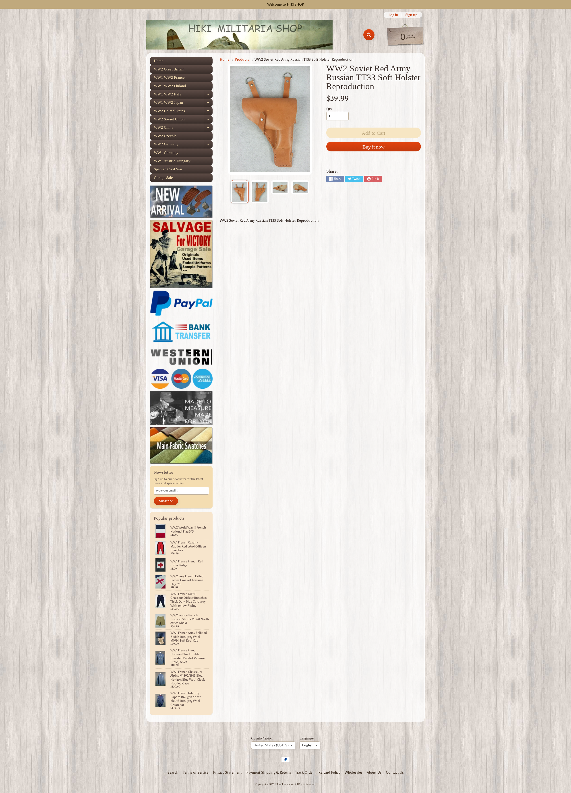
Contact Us (395, 772)
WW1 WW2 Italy (183, 95)
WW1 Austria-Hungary (172, 161)
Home (158, 61)
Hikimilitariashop (284, 784)
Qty (329, 109)
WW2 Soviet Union (183, 120)
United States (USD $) (271, 745)
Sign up (411, 15)
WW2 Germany (183, 145)
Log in (393, 15)
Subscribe (166, 501)
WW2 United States (183, 112)
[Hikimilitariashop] (239, 35)
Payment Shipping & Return (268, 772)
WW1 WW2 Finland (170, 86)
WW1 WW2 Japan (183, 103)
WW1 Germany (166, 153)
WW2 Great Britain (169, 69)
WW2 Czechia (165, 136)
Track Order (304, 772)
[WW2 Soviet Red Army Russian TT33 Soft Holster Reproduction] (240, 191)
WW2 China (183, 128)
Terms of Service (196, 772)
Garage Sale (163, 178)
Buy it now (373, 147)
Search (173, 772)
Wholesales (353, 772)
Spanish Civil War (168, 169)
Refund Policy (329, 772)
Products (242, 59)
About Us (374, 772)
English (308, 745)
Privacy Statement (227, 772)
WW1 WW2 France (169, 77)
